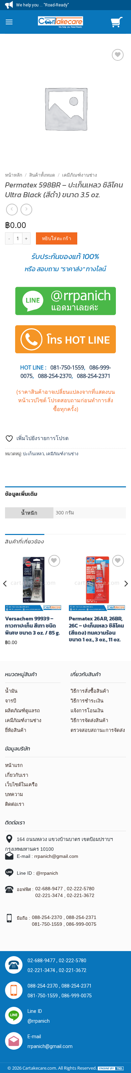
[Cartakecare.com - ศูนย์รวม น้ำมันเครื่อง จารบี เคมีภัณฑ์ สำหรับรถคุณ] (60, 22)
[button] (9, 22)
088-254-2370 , (44, 986)
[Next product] (12, 209)
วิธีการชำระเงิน (87, 701)
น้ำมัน (11, 691)
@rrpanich (47, 873)
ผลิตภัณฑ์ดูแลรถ (22, 710)
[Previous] (5, 597)
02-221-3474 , (43, 970)
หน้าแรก (14, 765)
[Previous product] (26, 209)
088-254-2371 (94, 376)
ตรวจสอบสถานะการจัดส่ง (98, 730)
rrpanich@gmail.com (56, 856)
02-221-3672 (80, 895)
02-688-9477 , (43, 961)
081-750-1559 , (44, 996)
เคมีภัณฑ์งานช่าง (79, 175)
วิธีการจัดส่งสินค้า (89, 720)
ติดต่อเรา (14, 804)
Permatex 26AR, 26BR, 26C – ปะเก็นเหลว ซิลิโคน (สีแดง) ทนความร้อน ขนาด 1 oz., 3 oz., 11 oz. (96, 629)
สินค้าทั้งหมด (42, 175)
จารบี (10, 701)
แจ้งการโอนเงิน (87, 710)
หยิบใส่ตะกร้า (56, 238)
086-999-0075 (81, 924)
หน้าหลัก (13, 175)
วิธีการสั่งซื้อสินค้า (90, 691)
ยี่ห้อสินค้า (15, 730)
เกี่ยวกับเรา (16, 775)
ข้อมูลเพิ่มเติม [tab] (21, 494)
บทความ (14, 794)
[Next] (126, 597)
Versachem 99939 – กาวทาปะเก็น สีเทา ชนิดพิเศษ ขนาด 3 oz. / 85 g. (32, 625)
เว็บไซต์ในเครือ (21, 784)
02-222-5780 (80, 888)
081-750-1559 (47, 924)
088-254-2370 (55, 376)
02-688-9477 (49, 888)
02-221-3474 (49, 895)
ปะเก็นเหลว (33, 454)
